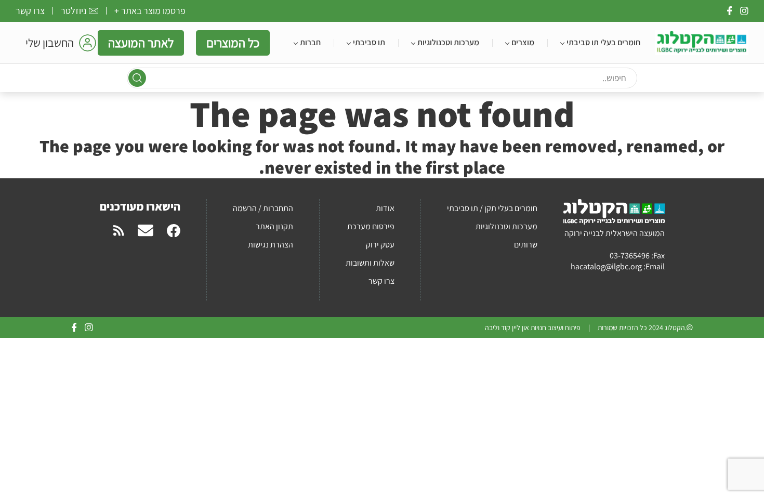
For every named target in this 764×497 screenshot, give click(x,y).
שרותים (525, 244)
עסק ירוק (380, 244)
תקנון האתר (274, 226)
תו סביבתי (369, 42)
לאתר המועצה (141, 42)
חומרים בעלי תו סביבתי (603, 42)
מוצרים (522, 42)
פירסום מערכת (370, 226)
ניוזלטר (74, 11)
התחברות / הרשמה (263, 208)
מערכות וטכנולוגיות (448, 42)
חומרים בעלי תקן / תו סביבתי (492, 208)
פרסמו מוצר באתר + (150, 11)
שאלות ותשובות (370, 262)
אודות (385, 208)
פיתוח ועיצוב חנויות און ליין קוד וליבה (533, 327)
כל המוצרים (232, 42)
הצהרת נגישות (270, 244)
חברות (310, 42)
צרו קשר (30, 11)
